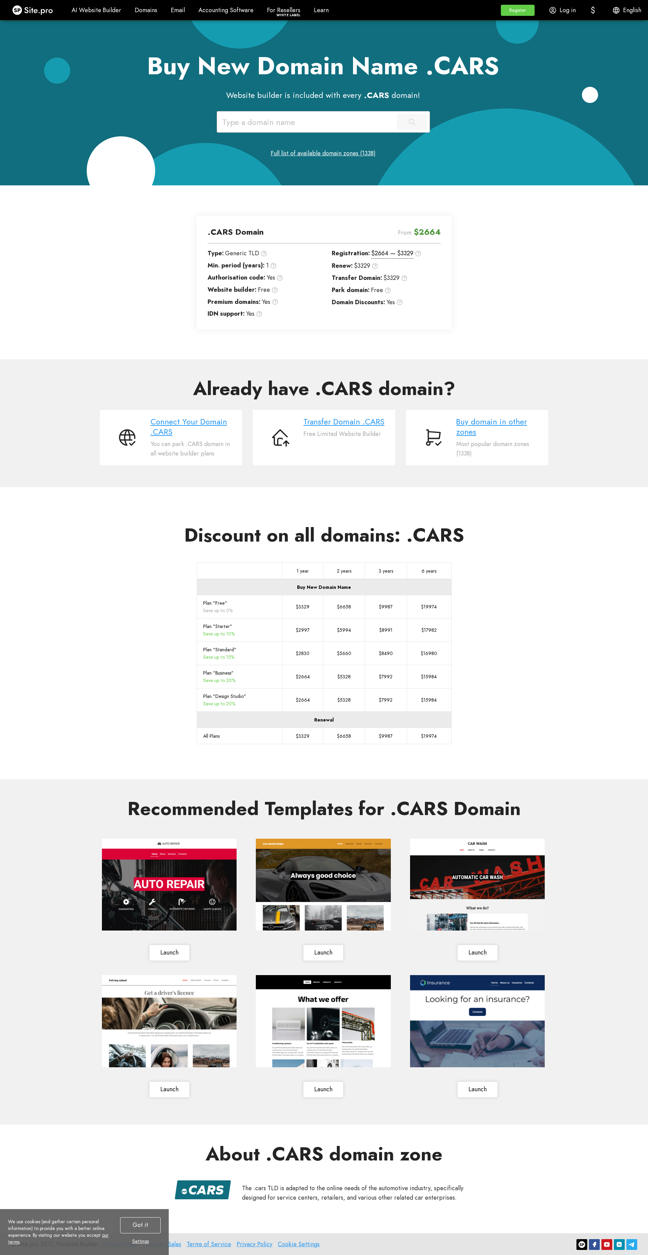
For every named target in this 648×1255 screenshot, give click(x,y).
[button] (518, 10)
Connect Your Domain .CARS (189, 427)
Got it (140, 1225)
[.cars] (203, 1190)
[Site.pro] (581, 1244)
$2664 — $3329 (392, 253)
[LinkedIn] (619, 1244)
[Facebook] (594, 1244)
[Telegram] (631, 1244)
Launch (169, 952)
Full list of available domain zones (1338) (323, 153)
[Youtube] (606, 1244)
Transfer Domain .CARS (343, 422)
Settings (140, 1241)
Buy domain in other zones (491, 427)
